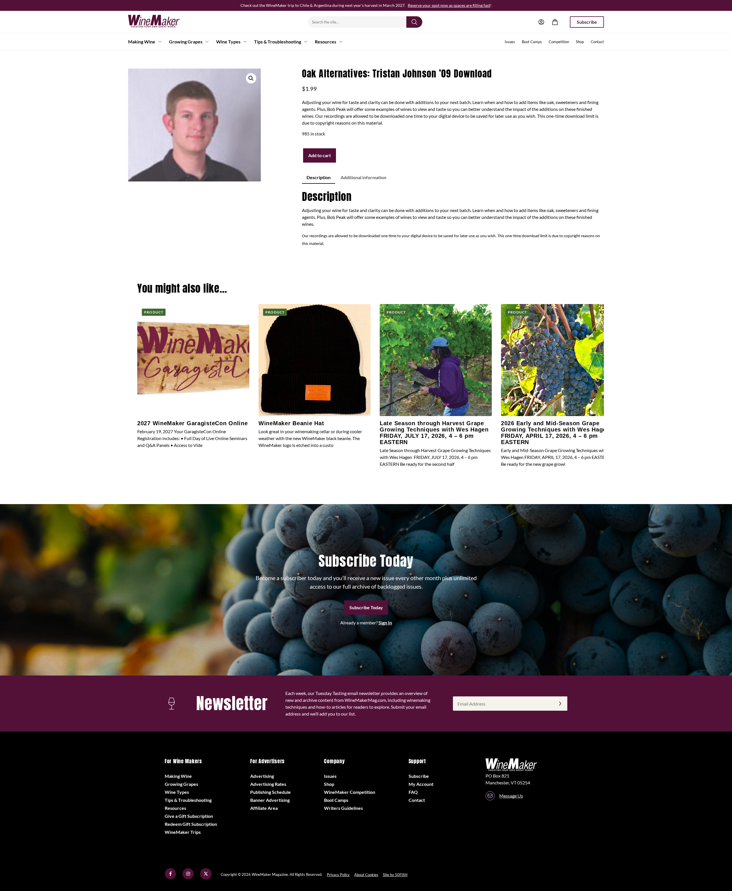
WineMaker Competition (349, 792)
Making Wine (141, 41)
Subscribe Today (366, 607)
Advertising (262, 776)
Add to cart (319, 155)
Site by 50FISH (395, 874)
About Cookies (366, 874)
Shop (580, 41)
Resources (325, 41)
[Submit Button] (414, 22)
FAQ (413, 792)
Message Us (511, 795)
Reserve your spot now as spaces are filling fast (449, 5)
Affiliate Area (264, 808)
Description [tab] (319, 177)
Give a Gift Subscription (189, 816)
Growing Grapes (185, 41)
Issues (510, 41)
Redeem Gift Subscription (191, 824)
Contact (597, 41)
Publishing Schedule (270, 792)
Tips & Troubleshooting (277, 41)
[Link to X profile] (206, 877)
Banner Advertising (270, 800)
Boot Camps (532, 41)
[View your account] (541, 22)
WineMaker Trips (183, 832)
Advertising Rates (268, 784)
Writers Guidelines (343, 808)
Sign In (385, 622)
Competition (559, 41)
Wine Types (228, 41)
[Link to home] (161, 22)
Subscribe (587, 22)
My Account (421, 784)
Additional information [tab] (363, 177)
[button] (251, 78)
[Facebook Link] (170, 877)
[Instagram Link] (188, 877)
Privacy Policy (338, 874)
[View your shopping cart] (555, 22)
